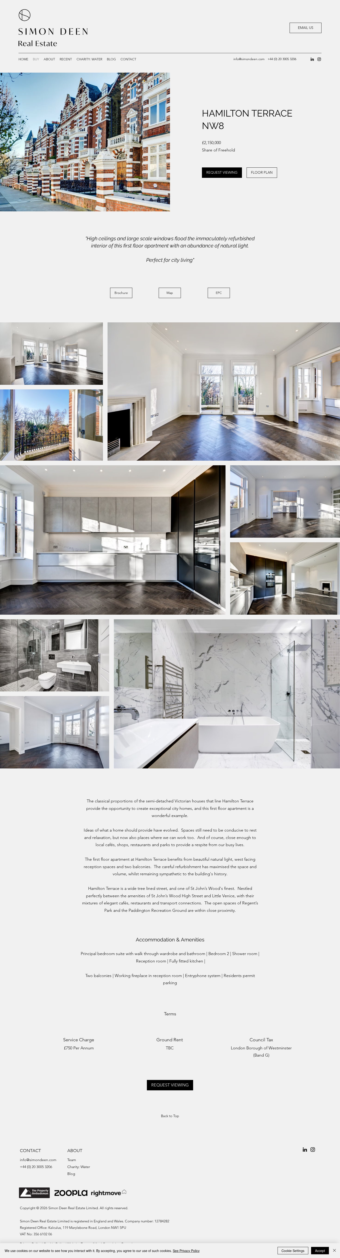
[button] (65, 59)
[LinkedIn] (312, 59)
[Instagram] (319, 59)
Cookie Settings (292, 1250)
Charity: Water (78, 1167)
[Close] (334, 1250)
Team (71, 1160)
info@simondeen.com (249, 59)
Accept (320, 1250)
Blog (71, 1174)
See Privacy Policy (186, 1250)
